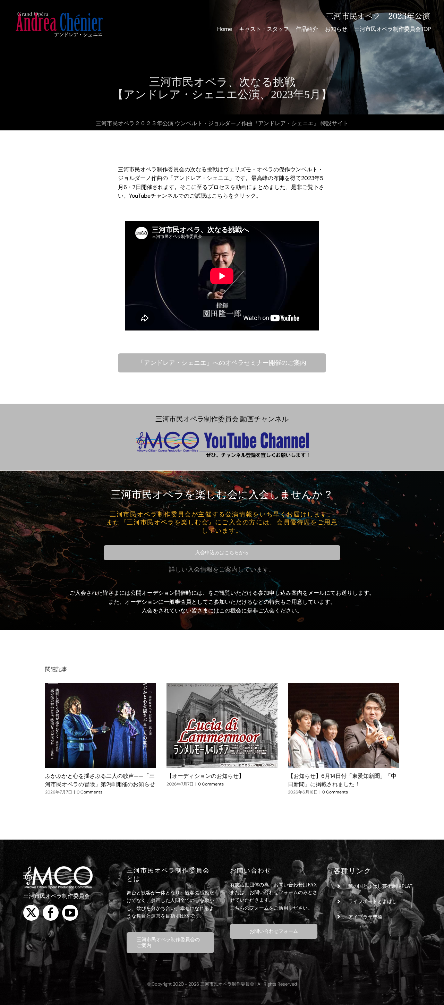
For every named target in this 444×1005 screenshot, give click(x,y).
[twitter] (31, 913)
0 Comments (89, 792)
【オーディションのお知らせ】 (205, 776)
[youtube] (70, 913)
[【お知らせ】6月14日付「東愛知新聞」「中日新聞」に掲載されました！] (343, 725)
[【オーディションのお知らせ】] (222, 725)
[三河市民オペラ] (58, 869)
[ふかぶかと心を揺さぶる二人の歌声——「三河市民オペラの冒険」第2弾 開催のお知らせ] (100, 725)
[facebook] (51, 913)
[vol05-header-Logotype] (59, 13)
